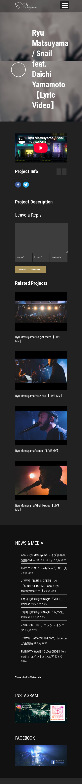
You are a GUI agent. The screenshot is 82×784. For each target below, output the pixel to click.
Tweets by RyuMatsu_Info (28, 677)
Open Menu (64, 5)
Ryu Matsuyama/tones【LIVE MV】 (37, 451)
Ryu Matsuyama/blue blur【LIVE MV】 (39, 396)
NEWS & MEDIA (29, 543)
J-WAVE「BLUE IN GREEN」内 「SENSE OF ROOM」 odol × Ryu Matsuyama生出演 (40, 586)
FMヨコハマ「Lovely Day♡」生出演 (44, 568)
